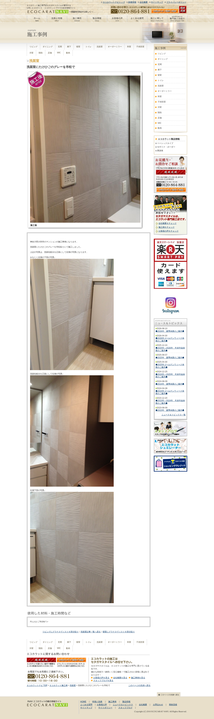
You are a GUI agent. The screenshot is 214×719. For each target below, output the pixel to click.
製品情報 (126, 701)
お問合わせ (158, 704)
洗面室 (100, 46)
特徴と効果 (97, 701)
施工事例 (112, 701)
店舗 (50, 53)
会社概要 (144, 2)
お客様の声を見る (101, 678)
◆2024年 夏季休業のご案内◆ (169, 384)
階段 (41, 53)
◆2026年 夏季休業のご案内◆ (169, 331)
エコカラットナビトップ (114, 2)
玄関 (60, 46)
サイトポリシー (105, 707)
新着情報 (132, 2)
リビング (33, 46)
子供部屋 (140, 46)
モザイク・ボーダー (166, 147)
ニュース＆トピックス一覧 (174, 415)
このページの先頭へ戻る (139, 685)
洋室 (31, 53)
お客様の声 (102, 704)
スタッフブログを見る (103, 680)
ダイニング (48, 46)
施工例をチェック (166, 227)
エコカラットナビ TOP (37, 685)
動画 (68, 53)
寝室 (78, 46)
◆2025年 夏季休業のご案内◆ (169, 357)
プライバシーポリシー (176, 2)
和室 (129, 46)
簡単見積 (173, 704)
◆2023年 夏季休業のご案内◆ (169, 410)
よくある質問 (86, 704)
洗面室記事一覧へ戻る (91, 632)
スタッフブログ (125, 707)
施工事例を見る (138, 678)
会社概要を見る (120, 678)
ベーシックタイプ (165, 143)
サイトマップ (157, 2)
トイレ (88, 46)
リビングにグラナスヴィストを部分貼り (60, 632)
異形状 (160, 150)
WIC (59, 52)
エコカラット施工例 (58, 685)
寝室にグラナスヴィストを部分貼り (119, 632)
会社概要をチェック (167, 223)
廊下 (69, 46)
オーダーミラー (115, 46)
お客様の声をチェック (168, 231)
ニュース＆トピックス (123, 704)
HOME (83, 701)
